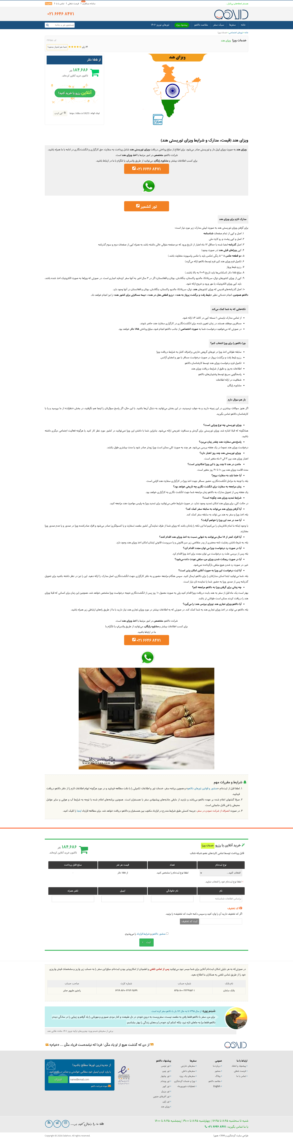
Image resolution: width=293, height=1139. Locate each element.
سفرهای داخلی (188, 1071)
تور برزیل (165, 1091)
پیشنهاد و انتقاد (239, 1066)
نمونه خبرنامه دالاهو (99, 1086)
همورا (215, 1136)
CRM (222, 1135)
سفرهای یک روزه (187, 1076)
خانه (243, 25)
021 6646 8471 (216, 1126)
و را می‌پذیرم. (145, 934)
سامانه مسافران (88, 3)
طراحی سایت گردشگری (237, 1136)
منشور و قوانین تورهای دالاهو (202, 789)
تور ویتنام (165, 1081)
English (49, 4)
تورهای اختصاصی (236, 32)
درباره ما (216, 1066)
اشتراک (58, 1080)
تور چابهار (165, 1076)
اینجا (79, 811)
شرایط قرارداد (143, 934)
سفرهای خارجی (188, 1066)
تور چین (166, 1071)
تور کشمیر (148, 207)
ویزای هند (165, 1107)
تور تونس (165, 1066)
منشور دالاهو (158, 934)
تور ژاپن (166, 1102)
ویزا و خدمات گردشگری (184, 1081)
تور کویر (166, 1086)
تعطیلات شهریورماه (186, 1086)
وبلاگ (217, 1076)
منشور (217, 1071)
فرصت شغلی (73, 3)
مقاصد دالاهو (201, 25)
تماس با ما (60, 3)
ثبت (148, 942)
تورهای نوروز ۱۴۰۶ (160, 25)
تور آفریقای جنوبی (161, 1096)
